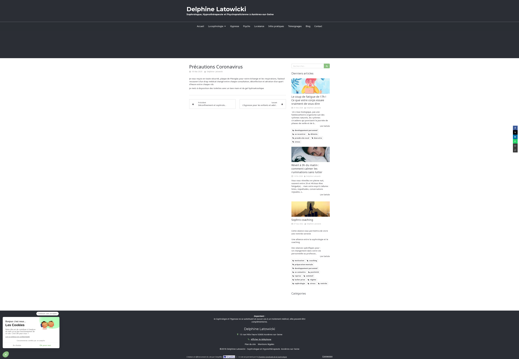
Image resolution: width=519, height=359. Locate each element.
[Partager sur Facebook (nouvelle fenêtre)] (515, 128)
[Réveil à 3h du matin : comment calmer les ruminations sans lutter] (310, 154)
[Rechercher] (327, 66)
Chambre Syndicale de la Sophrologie (272, 357)
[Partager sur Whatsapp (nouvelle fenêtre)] (515, 141)
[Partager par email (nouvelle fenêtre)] (515, 146)
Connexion (327, 356)
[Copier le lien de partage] (515, 150)
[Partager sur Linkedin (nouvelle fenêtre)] (515, 137)
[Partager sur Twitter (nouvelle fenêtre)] (515, 132)
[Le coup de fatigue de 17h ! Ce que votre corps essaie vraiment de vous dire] (310, 86)
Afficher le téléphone (261, 339)
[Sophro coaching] (310, 209)
